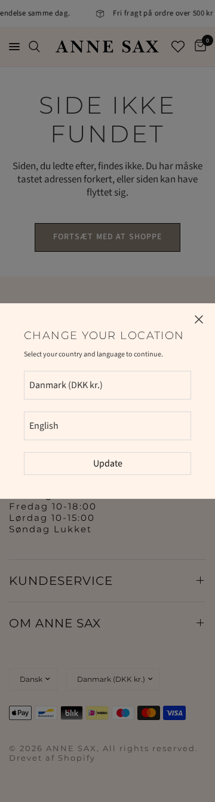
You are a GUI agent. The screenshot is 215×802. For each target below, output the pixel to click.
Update (107, 463)
